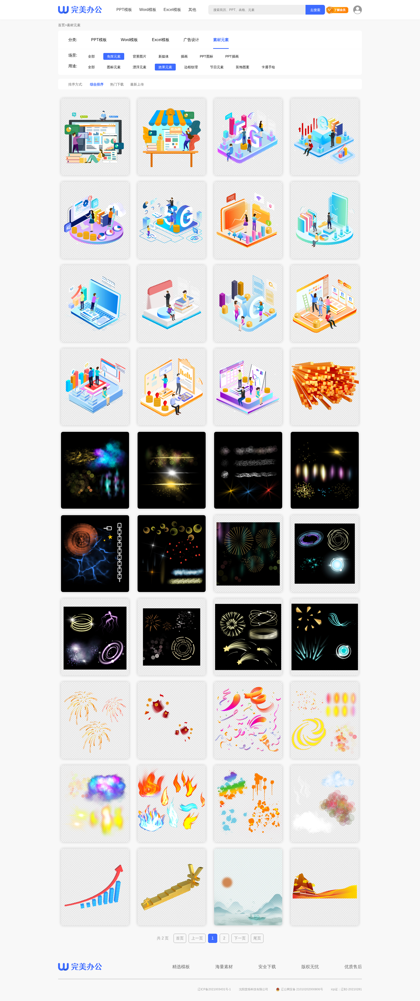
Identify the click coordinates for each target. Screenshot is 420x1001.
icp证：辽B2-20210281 (346, 989)
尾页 (257, 938)
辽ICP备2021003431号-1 (214, 989)
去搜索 (315, 10)
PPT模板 (124, 10)
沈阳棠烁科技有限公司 (253, 989)
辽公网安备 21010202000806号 (302, 989)
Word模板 (147, 10)
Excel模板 (172, 10)
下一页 (240, 938)
